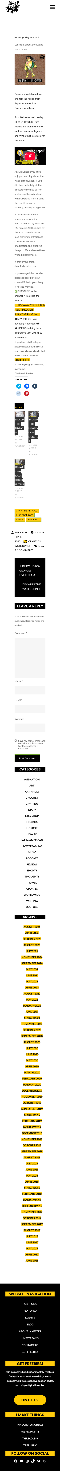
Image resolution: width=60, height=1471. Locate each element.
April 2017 (32, 1254)
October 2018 (32, 1145)
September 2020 (32, 1035)
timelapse (34, 519)
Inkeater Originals (30, 1424)
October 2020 (32, 1029)
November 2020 (31, 1023)
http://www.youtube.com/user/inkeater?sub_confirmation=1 (30, 310)
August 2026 (32, 926)
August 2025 (32, 944)
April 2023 (32, 987)
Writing (32, 900)
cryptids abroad (26, 510)
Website (19, 718)
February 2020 (32, 1078)
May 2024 (32, 969)
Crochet (32, 797)
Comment (21, 633)
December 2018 (32, 1133)
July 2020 (32, 1048)
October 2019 (32, 1102)
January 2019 (32, 1126)
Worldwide (23, 545)
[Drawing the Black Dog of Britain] (20, 462)
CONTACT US (30, 1344)
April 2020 (32, 1066)
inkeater (21, 532)
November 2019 (31, 1096)
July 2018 (32, 1163)
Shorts (32, 870)
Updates (32, 888)
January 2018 (32, 1199)
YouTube (32, 906)
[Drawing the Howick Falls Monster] (33, 414)
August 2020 (32, 1042)
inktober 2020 (24, 515)
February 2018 (32, 1193)
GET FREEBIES (30, 1351)
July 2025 (32, 951)
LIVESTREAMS (30, 1338)
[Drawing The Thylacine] (20, 414)
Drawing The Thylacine (19, 426)
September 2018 (32, 1151)
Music (32, 852)
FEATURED (30, 1310)
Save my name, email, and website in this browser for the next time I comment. (31, 744)
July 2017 (32, 1236)
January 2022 (32, 1005)
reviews (32, 864)
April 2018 (32, 1181)
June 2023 (32, 975)
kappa (20, 519)
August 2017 (32, 1230)
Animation (32, 779)
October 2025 (32, 938)
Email (18, 699)
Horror (31, 827)
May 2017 (32, 1248)
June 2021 (32, 1011)
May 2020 (32, 1060)
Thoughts (31, 876)
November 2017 (31, 1211)
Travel (32, 882)
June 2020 (32, 1054)
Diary (32, 809)
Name (19, 681)
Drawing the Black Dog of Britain (19, 476)
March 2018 (32, 1187)
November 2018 (31, 1139)
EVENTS (30, 1317)
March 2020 (32, 1072)
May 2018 (32, 1175)
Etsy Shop (32, 815)
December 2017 (32, 1205)
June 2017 (32, 1242)
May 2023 (32, 981)
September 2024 (32, 963)
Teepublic (30, 1445)
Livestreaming (32, 846)
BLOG (30, 1324)
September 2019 (32, 1108)
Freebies (32, 821)
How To (32, 833)
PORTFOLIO (30, 1303)
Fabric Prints (30, 1431)
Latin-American (32, 840)
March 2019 (32, 1114)
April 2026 (32, 932)
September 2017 (32, 1224)
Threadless (30, 1438)
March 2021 (32, 1017)
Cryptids (34, 541)
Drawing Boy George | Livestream (29, 570)
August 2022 (32, 993)
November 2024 (31, 957)
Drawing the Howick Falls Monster (33, 430)
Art (32, 785)
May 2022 (32, 999)
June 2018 (32, 1169)
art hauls (32, 791)
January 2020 (32, 1084)
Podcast (32, 858)
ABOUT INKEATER (30, 1331)
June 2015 (32, 1260)
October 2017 (32, 1217)
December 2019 (32, 1090)
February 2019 (32, 1120)
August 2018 (32, 1157)
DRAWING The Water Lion (31, 586)
